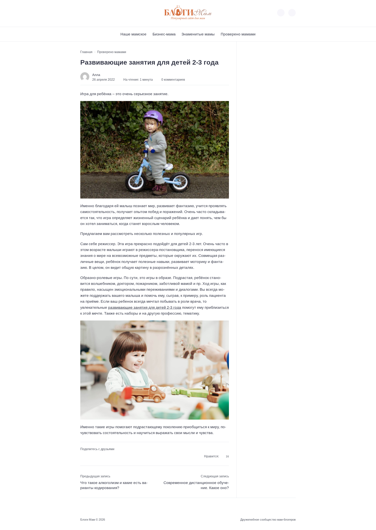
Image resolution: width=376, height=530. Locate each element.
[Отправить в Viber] (99, 457)
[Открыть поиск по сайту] (292, 12)
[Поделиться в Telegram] (91, 457)
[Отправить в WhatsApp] (107, 457)
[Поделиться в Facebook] (83, 457)
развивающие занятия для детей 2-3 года (144, 307)
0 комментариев (173, 79)
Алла (96, 75)
